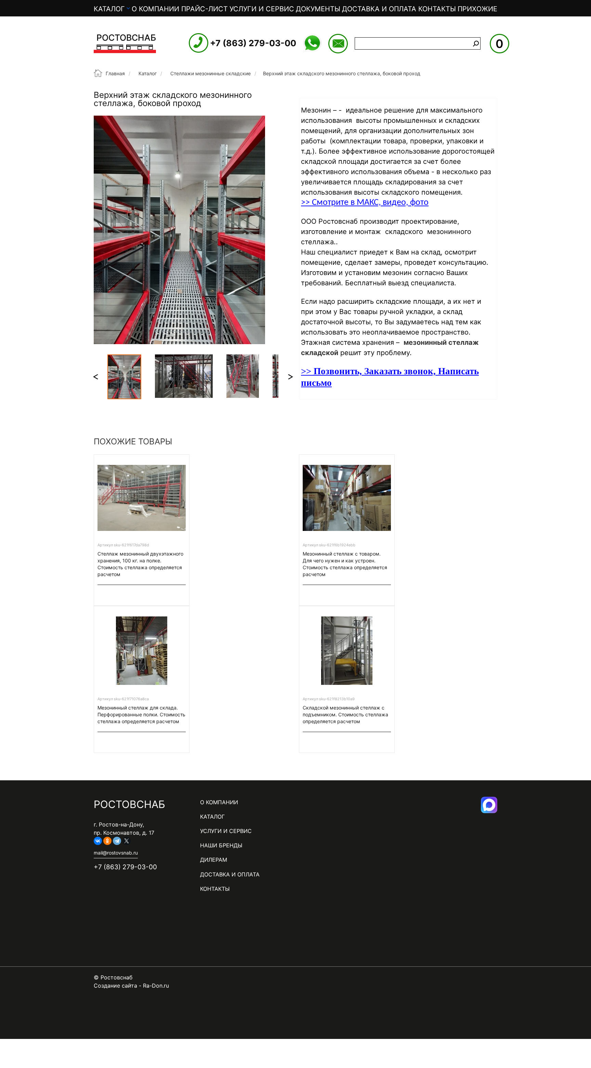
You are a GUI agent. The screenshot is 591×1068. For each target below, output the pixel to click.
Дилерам (213, 859)
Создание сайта (115, 985)
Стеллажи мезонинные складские (210, 73)
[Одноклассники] (107, 841)
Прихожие (477, 9)
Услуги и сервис (261, 9)
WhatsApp (312, 43)
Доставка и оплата (379, 9)
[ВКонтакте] (98, 841)
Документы (318, 9)
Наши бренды (221, 845)
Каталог (109, 9)
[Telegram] (117, 841)
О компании (155, 9)
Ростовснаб (126, 37)
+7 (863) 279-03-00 (253, 43)
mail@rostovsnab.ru (338, 43)
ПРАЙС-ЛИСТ (204, 9)
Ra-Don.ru (156, 985)
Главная (115, 73)
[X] (126, 841)
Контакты (437, 9)
